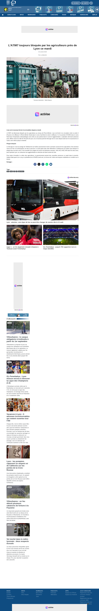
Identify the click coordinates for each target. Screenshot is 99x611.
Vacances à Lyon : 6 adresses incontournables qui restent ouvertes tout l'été (18, 417)
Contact (9, 594)
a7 (14, 171)
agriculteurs (21, 171)
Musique (73, 14)
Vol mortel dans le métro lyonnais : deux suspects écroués (18, 541)
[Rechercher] (91, 3)
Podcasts (43, 14)
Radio (64, 14)
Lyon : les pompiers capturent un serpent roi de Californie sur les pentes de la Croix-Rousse (17, 465)
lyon (8, 171)
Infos (22, 14)
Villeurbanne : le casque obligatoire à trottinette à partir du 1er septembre (17, 339)
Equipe (9, 592)
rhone (11, 171)
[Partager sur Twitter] (38, 165)
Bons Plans (12, 14)
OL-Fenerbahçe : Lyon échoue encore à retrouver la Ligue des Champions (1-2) (18, 379)
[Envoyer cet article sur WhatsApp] (46, 165)
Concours (54, 14)
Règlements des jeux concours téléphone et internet (86, 603)
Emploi (94, 14)
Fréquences (10, 598)
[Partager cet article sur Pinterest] (42, 165)
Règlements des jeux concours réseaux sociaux (86, 594)
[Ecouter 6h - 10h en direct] (18, 315)
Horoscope (84, 14)
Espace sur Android (71, 594)
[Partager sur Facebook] (34, 165)
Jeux (37, 596)
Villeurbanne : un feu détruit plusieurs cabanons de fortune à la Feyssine (18, 504)
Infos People (25, 594)
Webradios (32, 14)
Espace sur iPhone (70, 592)
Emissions (39, 594)
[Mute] (28, 9)
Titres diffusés (11, 596)
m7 (16, 171)
